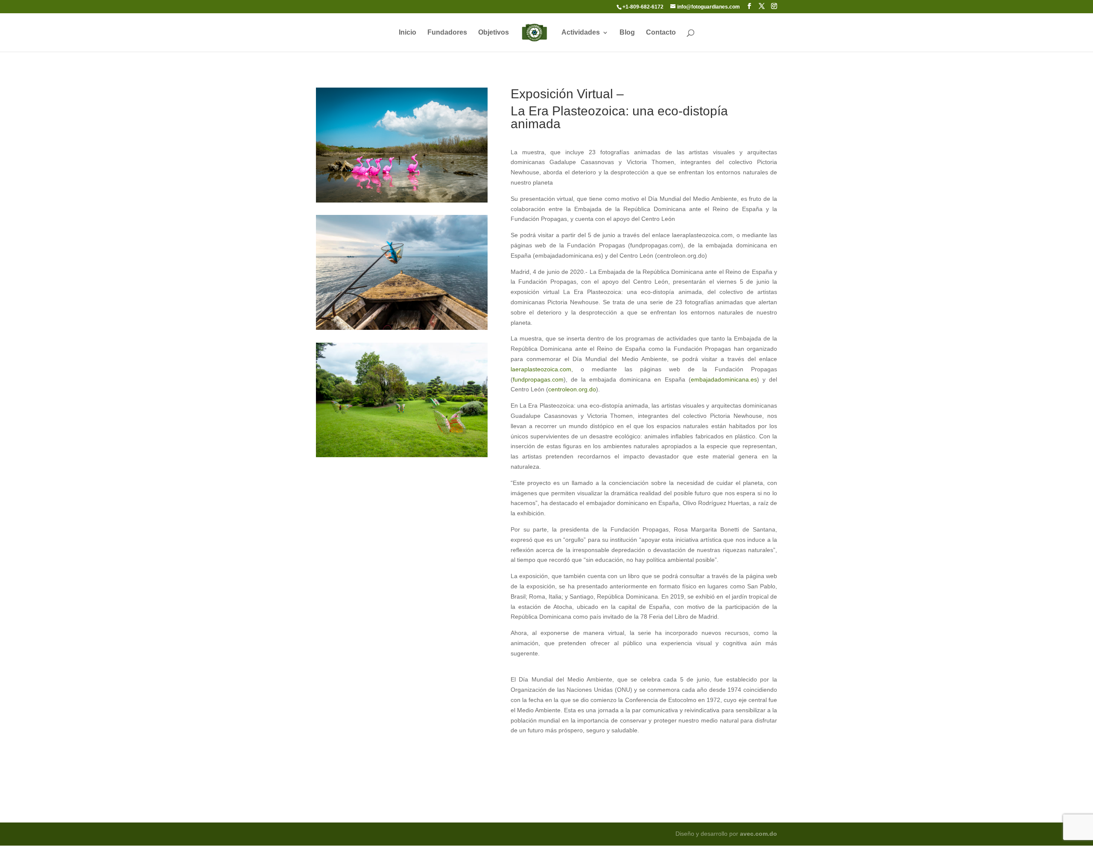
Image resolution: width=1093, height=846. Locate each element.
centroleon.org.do (572, 389)
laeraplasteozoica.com (541, 369)
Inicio (407, 32)
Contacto (661, 32)
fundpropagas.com (538, 379)
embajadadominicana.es (724, 379)
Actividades (580, 32)
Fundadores (447, 32)
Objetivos (493, 32)
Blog (627, 32)
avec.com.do (758, 833)
